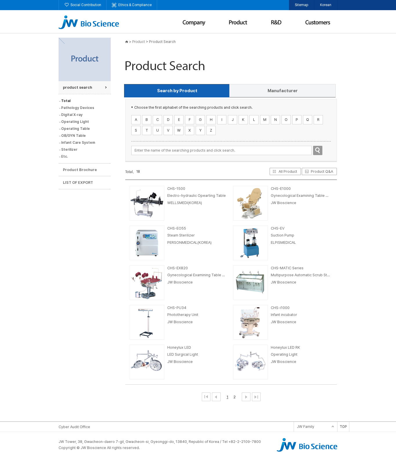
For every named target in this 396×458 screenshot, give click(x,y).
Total (65, 101)
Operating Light (75, 122)
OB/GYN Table (73, 136)
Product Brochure (80, 170)
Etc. (64, 157)
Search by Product (177, 90)
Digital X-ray (72, 115)
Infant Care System (78, 143)
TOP (343, 427)
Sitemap (301, 5)
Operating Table (75, 129)
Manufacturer (283, 90)
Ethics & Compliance (135, 5)
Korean (325, 5)
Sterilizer (69, 150)
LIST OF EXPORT (78, 182)
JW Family (305, 426)
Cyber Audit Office (74, 427)
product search (77, 87)
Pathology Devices (77, 108)
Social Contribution (85, 5)
